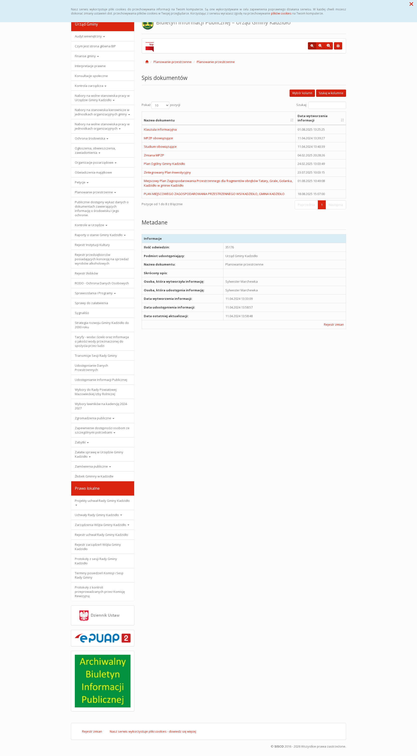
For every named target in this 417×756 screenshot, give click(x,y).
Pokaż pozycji (161, 105)
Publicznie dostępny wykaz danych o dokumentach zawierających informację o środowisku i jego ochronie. (102, 208)
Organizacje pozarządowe (94, 162)
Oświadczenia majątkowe (93, 172)
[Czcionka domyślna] (312, 45)
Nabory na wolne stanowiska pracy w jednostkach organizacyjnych (102, 126)
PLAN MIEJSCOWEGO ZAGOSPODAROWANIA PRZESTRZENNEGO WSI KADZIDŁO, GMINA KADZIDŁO (214, 194)
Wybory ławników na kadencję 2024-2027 (101, 406)
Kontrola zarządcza (89, 86)
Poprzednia (306, 205)
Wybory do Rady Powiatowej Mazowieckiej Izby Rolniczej (96, 391)
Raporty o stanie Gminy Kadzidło (99, 235)
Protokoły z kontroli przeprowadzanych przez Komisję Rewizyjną (100, 591)
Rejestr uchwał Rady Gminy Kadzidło (101, 534)
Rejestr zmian (334, 324)
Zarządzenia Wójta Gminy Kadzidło (101, 525)
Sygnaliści (82, 313)
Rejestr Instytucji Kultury (92, 245)
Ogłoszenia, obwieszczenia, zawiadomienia (95, 150)
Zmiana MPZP (154, 155)
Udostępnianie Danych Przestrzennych (91, 367)
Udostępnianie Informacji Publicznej (101, 380)
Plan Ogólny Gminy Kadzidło (164, 163)
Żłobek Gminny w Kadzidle (94, 476)
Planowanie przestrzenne (94, 192)
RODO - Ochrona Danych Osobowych (102, 283)
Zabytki (80, 442)
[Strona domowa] (146, 62)
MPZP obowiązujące (158, 138)
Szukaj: (301, 105)
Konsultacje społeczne (91, 76)
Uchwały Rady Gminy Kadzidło (97, 515)
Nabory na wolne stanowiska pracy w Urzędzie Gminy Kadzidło (102, 97)
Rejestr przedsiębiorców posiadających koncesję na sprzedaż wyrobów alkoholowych (102, 259)
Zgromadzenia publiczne (93, 418)
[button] (411, 4)
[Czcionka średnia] (320, 45)
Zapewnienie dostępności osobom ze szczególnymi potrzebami (102, 430)
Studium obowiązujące (160, 146)
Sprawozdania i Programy (94, 293)
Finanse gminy (86, 56)
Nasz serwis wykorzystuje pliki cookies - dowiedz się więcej (153, 731)
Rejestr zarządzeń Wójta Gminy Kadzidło (98, 546)
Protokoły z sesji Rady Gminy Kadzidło (96, 561)
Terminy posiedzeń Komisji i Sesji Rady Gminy (99, 575)
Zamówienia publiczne (92, 466)
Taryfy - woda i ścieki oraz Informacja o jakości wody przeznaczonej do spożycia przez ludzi (102, 341)
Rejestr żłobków (86, 273)
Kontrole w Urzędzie (90, 225)
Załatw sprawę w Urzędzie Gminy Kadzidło (99, 454)
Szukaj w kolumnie (331, 93)
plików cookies (281, 13)
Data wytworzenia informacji (312, 118)
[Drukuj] (338, 45)
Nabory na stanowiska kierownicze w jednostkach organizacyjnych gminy (102, 112)
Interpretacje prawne (90, 66)
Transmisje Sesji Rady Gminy (96, 355)
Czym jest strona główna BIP (95, 46)
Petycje (80, 182)
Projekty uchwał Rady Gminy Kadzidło (102, 500)
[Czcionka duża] (328, 45)
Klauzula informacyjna (160, 129)
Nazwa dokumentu (159, 120)
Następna (336, 205)
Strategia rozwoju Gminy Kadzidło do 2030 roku (102, 325)
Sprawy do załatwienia (91, 303)
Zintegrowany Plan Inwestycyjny (167, 172)
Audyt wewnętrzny (89, 36)
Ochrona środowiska (90, 138)
